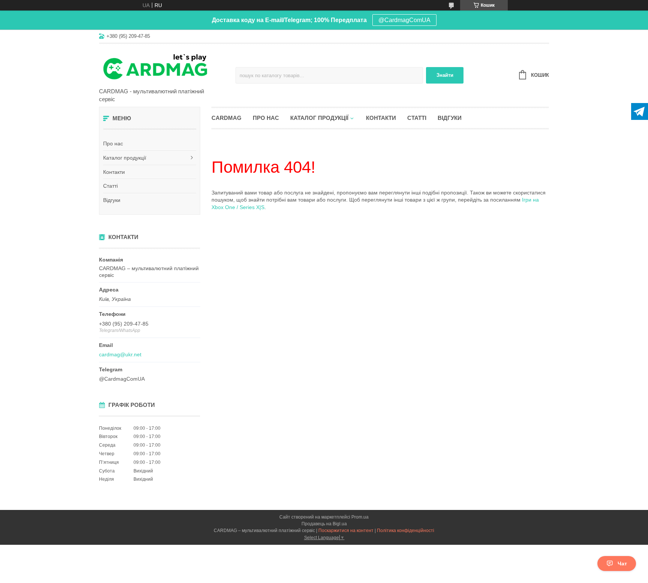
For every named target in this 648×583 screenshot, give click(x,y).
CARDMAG (227, 118)
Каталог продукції (124, 158)
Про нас (113, 143)
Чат (622, 564)
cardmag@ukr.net (120, 354)
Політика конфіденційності (405, 530)
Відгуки (111, 200)
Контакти (114, 172)
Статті (110, 186)
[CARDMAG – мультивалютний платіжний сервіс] (164, 66)
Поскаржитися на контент (346, 530)
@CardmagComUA (404, 20)
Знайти (444, 75)
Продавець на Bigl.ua (324, 523)
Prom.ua (360, 517)
